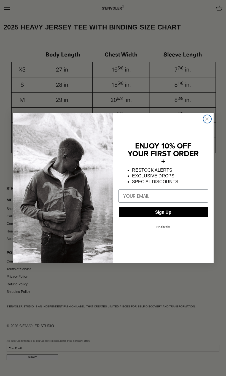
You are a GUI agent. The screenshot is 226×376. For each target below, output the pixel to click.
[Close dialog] (207, 119)
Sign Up (163, 212)
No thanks (163, 227)
